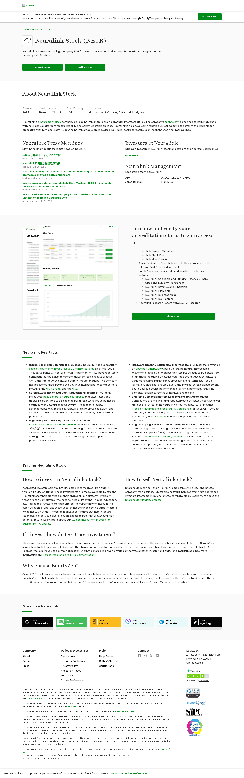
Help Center (106, 656)
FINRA (69, 706)
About (26, 656)
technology (172, 121)
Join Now (173, 316)
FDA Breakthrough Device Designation (52, 424)
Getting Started (108, 661)
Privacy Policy (69, 665)
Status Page (106, 665)
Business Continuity (73, 661)
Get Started (209, 16)
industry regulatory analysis (165, 436)
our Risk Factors (34, 698)
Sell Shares (85, 67)
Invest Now (42, 67)
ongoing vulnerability (148, 368)
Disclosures (68, 656)
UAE (74, 388)
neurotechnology (50, 121)
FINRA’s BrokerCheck (124, 711)
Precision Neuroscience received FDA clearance (161, 408)
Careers (27, 661)
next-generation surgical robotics (63, 396)
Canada (55, 388)
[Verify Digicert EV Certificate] (193, 692)
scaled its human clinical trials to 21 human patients (61, 368)
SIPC (74, 706)
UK (48, 388)
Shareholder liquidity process (143, 499)
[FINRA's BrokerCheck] (196, 702)
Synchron (160, 416)
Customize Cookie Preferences (128, 773)
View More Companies (38, 29)
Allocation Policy (71, 670)
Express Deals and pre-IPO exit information (68, 554)
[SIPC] (194, 711)
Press (25, 665)
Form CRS (67, 675)
